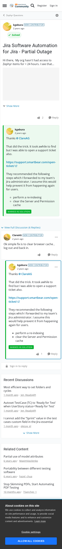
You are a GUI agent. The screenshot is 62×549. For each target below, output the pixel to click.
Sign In (54, 5)
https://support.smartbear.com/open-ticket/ (31, 164)
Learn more (40, 521)
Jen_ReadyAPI (28, 395)
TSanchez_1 (30, 492)
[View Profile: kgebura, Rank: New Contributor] (7, 26)
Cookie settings (31, 532)
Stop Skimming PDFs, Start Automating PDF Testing (29, 486)
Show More (12, 106)
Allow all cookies (31, 541)
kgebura (18, 24)
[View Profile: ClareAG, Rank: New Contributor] (7, 237)
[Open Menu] (57, 15)
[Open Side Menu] (4, 5)
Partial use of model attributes (23, 456)
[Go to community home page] (19, 5)
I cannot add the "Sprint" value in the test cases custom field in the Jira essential (30, 420)
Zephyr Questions (14, 15)
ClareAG (24, 138)
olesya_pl (26, 426)
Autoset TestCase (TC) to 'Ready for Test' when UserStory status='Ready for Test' (30, 404)
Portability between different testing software (27, 470)
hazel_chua (25, 476)
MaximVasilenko (28, 460)
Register (42, 5)
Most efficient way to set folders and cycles (27, 389)
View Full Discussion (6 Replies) (22, 227)
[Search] (32, 6)
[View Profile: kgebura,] (9, 131)
